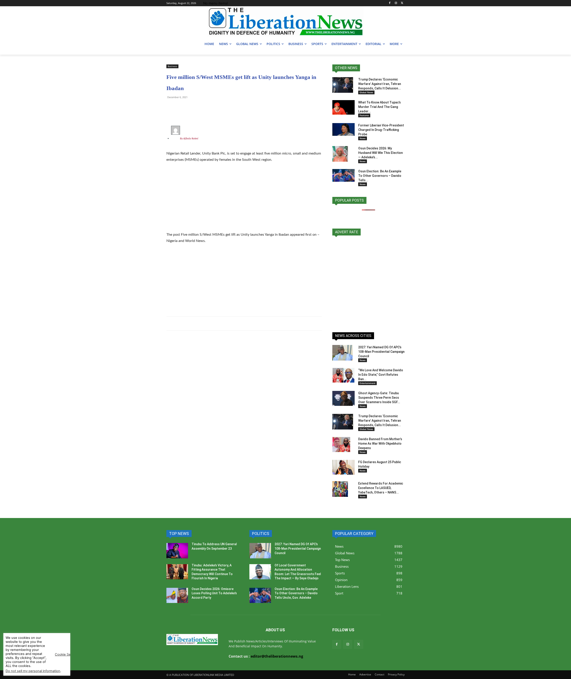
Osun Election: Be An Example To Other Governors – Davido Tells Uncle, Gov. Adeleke (296, 593)
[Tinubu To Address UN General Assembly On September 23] (177, 550)
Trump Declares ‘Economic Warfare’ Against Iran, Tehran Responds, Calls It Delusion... (379, 84)
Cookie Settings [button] (67, 654)
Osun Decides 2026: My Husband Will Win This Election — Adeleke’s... (380, 153)
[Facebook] (389, 3)
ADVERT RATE (346, 232)
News (363, 138)
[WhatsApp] (170, 107)
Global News (366, 92)
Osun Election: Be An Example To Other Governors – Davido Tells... (379, 175)
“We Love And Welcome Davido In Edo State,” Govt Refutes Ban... (380, 374)
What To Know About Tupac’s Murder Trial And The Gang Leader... (379, 107)
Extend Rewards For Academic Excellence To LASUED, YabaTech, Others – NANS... (380, 488)
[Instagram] (395, 3)
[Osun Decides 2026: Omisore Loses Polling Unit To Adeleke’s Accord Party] (177, 595)
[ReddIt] (211, 107)
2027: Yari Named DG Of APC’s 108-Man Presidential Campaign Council (381, 351)
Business (172, 66)
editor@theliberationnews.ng (277, 656)
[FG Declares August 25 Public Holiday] (343, 467)
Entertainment (367, 383)
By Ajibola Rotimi (189, 138)
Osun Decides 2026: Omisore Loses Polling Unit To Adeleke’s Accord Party (214, 593)
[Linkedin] (222, 107)
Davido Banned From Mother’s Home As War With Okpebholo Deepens (380, 443)
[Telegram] (181, 107)
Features (364, 115)
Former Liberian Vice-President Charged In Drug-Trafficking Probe (381, 130)
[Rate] (368, 281)
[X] (402, 3)
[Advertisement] (244, 200)
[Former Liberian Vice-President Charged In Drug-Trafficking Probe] (343, 129)
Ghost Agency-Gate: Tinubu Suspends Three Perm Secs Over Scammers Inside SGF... (379, 397)
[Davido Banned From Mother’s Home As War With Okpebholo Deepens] (341, 444)
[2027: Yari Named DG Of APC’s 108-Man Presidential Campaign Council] (342, 353)
